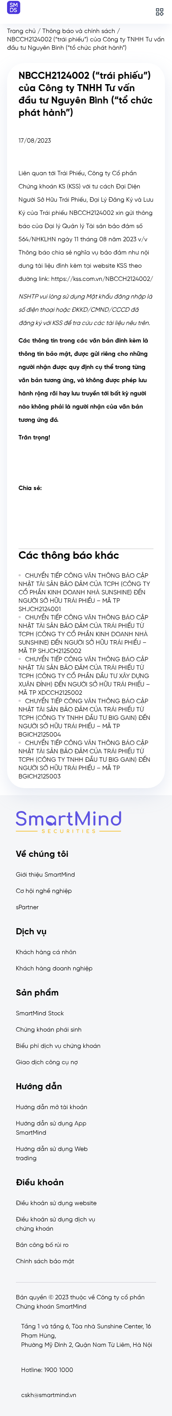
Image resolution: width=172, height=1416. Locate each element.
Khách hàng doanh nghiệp (54, 969)
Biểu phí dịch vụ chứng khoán (58, 1046)
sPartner (27, 907)
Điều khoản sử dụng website (56, 1203)
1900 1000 (58, 1370)
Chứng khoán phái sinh (49, 1030)
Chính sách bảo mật (45, 1261)
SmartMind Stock (40, 1013)
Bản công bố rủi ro (42, 1245)
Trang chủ (21, 31)
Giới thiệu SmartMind (45, 875)
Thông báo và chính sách (78, 31)
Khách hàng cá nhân (46, 952)
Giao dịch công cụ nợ (47, 1062)
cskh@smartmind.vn (48, 1395)
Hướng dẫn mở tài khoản (51, 1107)
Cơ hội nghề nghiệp (44, 891)
